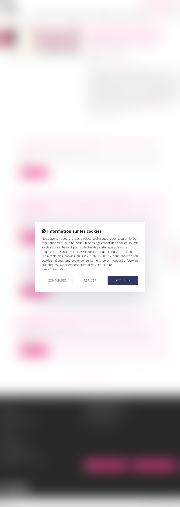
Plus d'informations (55, 269)
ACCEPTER (123, 280)
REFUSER (90, 280)
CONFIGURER (57, 280)
